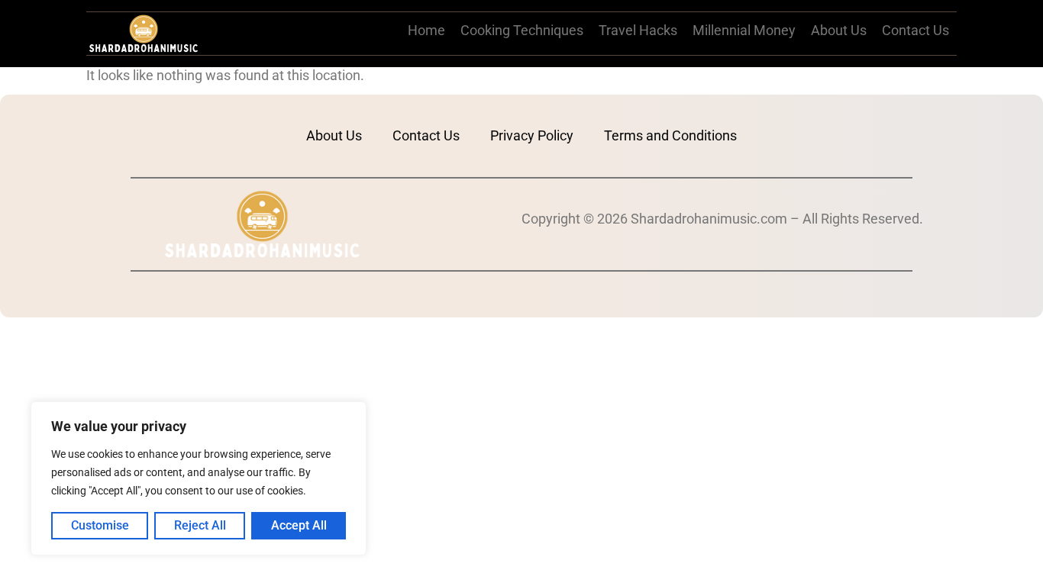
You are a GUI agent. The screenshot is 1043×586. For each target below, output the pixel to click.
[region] (199, 478)
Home (426, 30)
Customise (100, 525)
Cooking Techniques (521, 30)
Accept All (299, 525)
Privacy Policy (531, 135)
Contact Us (915, 30)
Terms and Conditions (670, 135)
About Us (839, 30)
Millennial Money (744, 30)
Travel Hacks (638, 30)
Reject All (200, 525)
